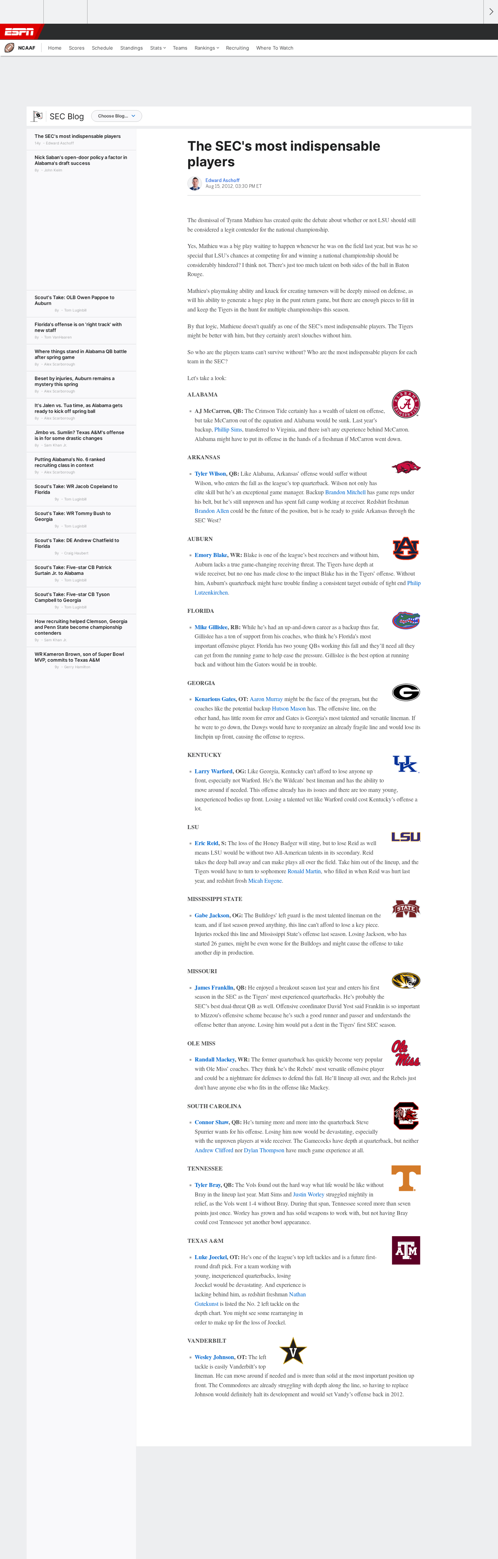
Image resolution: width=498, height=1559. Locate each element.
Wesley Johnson (214, 1357)
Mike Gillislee (211, 627)
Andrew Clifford (214, 1150)
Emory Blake (211, 554)
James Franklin (214, 987)
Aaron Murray (266, 699)
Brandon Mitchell (345, 492)
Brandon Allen (212, 510)
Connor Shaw (212, 1122)
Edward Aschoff (223, 180)
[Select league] (22, 12)
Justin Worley (308, 1194)
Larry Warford (214, 771)
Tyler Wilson (210, 473)
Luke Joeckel (211, 1257)
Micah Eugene (265, 880)
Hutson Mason (289, 708)
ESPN (19, 32)
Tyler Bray (208, 1184)
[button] (475, 32)
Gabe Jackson (212, 915)
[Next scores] (490, 12)
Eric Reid (206, 843)
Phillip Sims (228, 429)
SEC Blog (67, 116)
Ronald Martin (304, 871)
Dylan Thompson (264, 1150)
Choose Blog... (113, 116)
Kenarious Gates (215, 699)
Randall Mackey (215, 1059)
